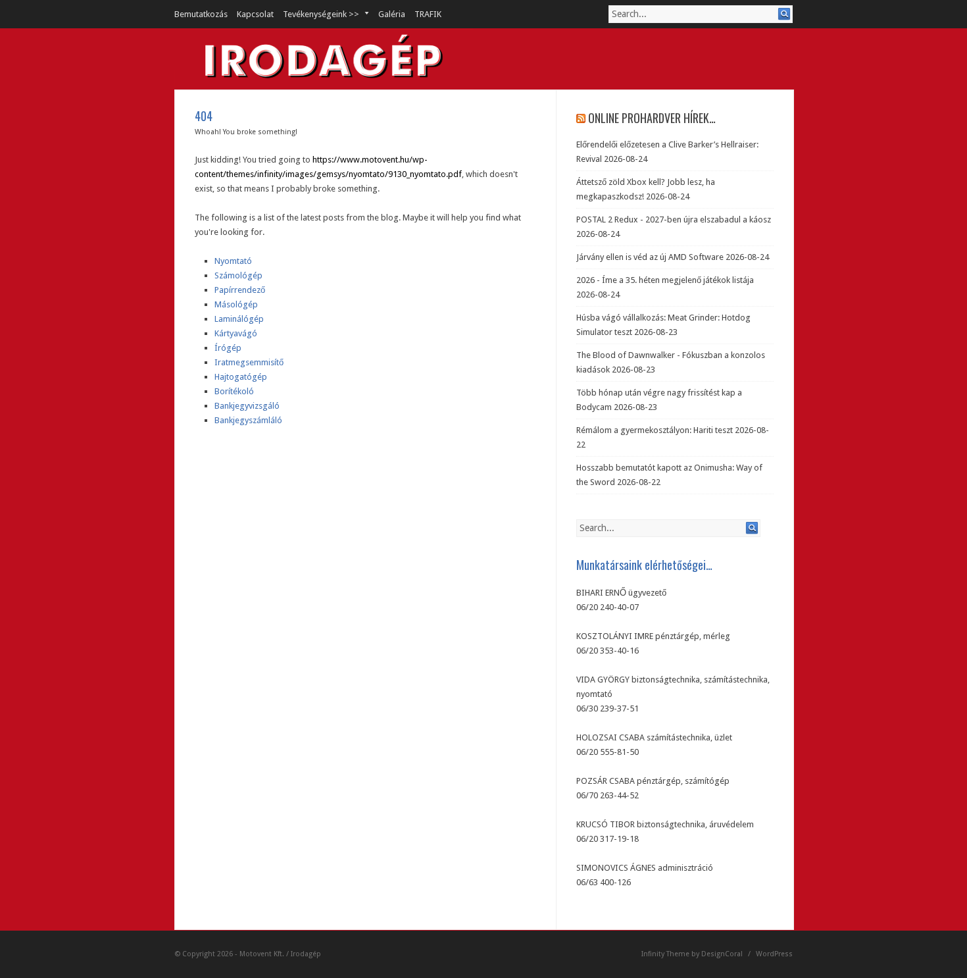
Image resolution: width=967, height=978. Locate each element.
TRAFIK (427, 14)
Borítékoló (234, 391)
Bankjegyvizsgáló (247, 406)
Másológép (236, 304)
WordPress (774, 954)
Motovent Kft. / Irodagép (280, 954)
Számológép (238, 275)
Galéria (391, 14)
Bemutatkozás (201, 14)
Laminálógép (239, 319)
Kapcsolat (255, 14)
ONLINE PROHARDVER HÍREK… (652, 117)
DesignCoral (722, 954)
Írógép (227, 348)
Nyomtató (233, 261)
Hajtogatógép (240, 377)
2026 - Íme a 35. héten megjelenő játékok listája (665, 280)
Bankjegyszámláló (248, 420)
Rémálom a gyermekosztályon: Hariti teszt (654, 430)
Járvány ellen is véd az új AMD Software (650, 257)
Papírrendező (239, 290)
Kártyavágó (235, 333)
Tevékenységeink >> (316, 14)
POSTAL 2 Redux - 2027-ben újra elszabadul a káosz (673, 219)
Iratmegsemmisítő (249, 362)
